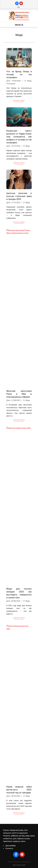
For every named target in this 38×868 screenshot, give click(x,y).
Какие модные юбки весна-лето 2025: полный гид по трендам (19, 789)
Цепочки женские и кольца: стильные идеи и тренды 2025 (19, 196)
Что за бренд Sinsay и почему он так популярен (19, 74)
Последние (10, 84)
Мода (29, 81)
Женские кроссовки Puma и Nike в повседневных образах (19, 394)
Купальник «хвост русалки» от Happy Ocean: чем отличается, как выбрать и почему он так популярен (19, 137)
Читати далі (19, 100)
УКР (18, 7)
